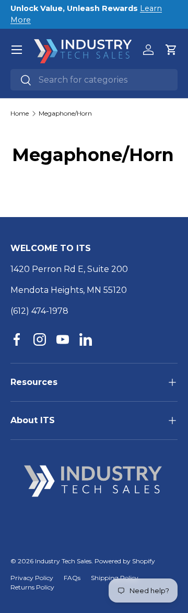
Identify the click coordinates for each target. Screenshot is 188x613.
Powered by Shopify (125, 561)
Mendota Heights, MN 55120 (68, 290)
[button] (171, 49)
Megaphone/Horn (65, 113)
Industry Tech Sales (63, 561)
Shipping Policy (114, 578)
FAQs (72, 578)
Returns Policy (32, 587)
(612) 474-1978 (39, 311)
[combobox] (94, 79)
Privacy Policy (31, 578)
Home (19, 113)
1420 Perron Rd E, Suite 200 (69, 269)
